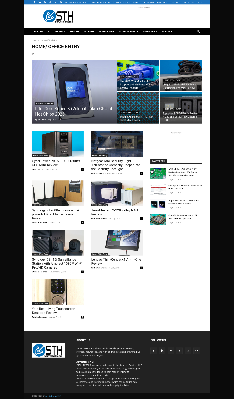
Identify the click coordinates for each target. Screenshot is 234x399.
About (135, 2)
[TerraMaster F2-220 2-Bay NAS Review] (117, 193)
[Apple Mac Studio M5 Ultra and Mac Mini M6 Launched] (158, 204)
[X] (55, 2)
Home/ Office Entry (44, 104)
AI (49, 31)
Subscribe (174, 2)
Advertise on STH (86, 361)
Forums (38, 31)
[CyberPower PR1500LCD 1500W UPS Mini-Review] (58, 144)
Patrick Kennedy (39, 317)
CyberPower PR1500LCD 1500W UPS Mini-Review (56, 163)
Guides (166, 31)
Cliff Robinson (97, 173)
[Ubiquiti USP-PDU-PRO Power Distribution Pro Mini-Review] (181, 75)
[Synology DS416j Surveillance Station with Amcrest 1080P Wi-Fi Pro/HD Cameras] (58, 243)
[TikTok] (50, 2)
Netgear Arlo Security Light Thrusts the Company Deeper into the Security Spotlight (115, 165)
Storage (89, 31)
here (135, 381)
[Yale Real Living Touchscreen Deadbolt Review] (58, 292)
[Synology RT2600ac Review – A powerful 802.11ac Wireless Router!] (58, 193)
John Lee (36, 169)
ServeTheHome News (100, 2)
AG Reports (162, 2)
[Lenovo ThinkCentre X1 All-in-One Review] (117, 243)
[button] (198, 31)
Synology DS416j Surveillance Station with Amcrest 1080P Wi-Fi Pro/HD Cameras (57, 263)
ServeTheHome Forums (191, 2)
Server (59, 31)
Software (149, 31)
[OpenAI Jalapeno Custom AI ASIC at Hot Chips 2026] (158, 219)
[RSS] (45, 2)
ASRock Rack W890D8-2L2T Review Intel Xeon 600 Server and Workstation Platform (183, 172)
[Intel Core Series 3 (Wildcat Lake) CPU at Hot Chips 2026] (74, 92)
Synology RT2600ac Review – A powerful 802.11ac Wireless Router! (55, 214)
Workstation (126, 31)
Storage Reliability (120, 2)
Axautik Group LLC (52, 396)
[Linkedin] (39, 2)
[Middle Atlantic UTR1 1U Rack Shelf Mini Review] (138, 108)
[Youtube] (60, 2)
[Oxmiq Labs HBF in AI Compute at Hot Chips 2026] (158, 189)
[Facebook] (34, 2)
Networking (106, 31)
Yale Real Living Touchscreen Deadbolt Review (53, 311)
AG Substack (149, 2)
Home (35, 40)
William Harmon (39, 222)
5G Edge (74, 31)
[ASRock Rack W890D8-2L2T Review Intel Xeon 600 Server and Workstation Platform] (158, 173)
